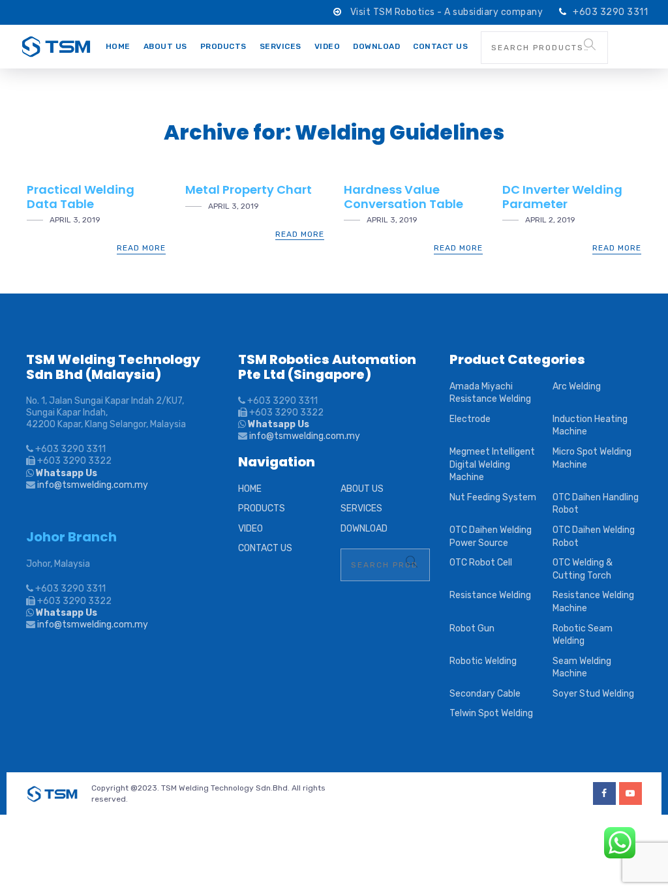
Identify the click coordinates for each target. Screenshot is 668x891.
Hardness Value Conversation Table (403, 196)
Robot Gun (471, 628)
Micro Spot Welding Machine (592, 458)
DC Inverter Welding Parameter (562, 196)
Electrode (470, 419)
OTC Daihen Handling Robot (596, 504)
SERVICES (280, 46)
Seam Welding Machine (582, 668)
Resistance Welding (490, 595)
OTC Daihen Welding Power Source (490, 536)
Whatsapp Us (65, 473)
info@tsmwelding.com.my (92, 485)
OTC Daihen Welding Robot (594, 536)
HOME (118, 46)
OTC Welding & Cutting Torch (583, 569)
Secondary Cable (485, 693)
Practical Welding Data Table (80, 196)
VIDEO (327, 46)
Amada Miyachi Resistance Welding (490, 393)
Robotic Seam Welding (583, 635)
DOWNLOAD (376, 46)
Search (589, 44)
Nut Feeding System (492, 497)
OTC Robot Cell (480, 562)
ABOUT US (165, 46)
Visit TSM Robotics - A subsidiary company (447, 12)
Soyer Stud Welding (593, 693)
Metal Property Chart (248, 189)
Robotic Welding (483, 661)
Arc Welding (577, 386)
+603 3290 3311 (610, 12)
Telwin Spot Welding (491, 713)
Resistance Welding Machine (593, 602)
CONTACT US (440, 46)
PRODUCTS (223, 46)
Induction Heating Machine (590, 426)
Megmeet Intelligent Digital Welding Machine (492, 464)
